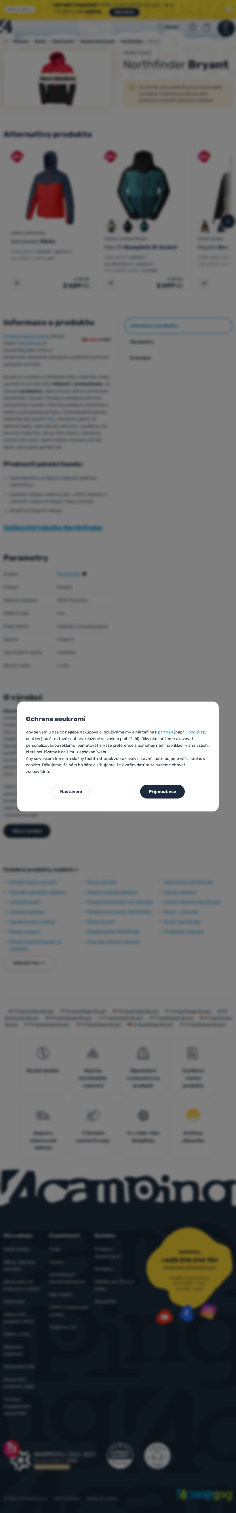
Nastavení (71, 791)
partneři (165, 732)
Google (192, 732)
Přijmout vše (162, 791)
